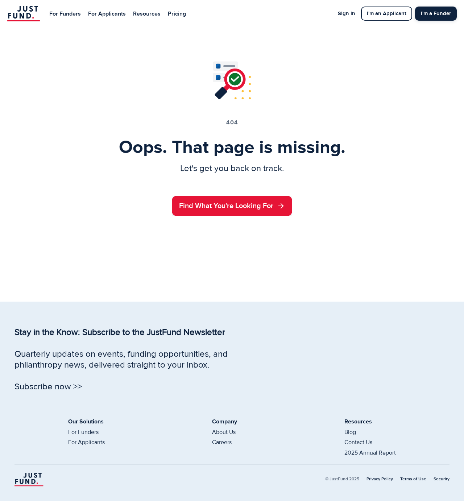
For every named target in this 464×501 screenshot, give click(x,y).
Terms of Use (413, 479)
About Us (224, 432)
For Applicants (107, 13)
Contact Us (358, 442)
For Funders (65, 13)
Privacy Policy (379, 479)
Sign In (346, 13)
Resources (147, 13)
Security (442, 479)
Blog (350, 432)
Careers (222, 442)
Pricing (177, 13)
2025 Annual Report (370, 452)
